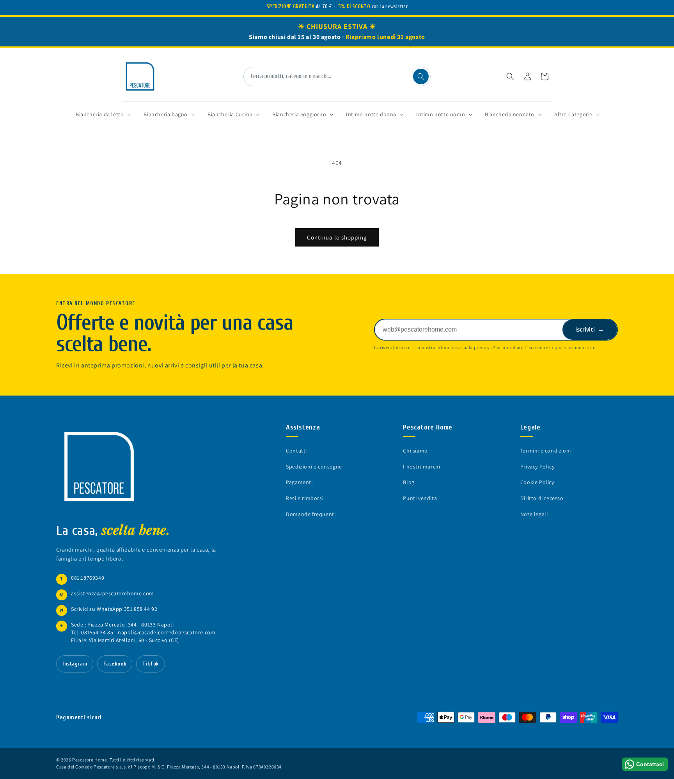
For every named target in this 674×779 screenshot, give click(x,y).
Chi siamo (415, 450)
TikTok (150, 664)
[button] (510, 76)
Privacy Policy (537, 466)
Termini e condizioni (545, 450)
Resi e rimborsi (304, 498)
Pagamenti (299, 482)
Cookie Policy (537, 482)
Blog (408, 482)
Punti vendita (420, 498)
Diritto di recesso (542, 498)
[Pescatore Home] (103, 466)
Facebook (114, 664)
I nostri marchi (421, 466)
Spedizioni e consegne (314, 466)
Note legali (534, 514)
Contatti (296, 450)
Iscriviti (589, 329)
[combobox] (337, 76)
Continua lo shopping (337, 237)
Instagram (74, 664)
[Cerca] (421, 76)
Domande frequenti (310, 514)
